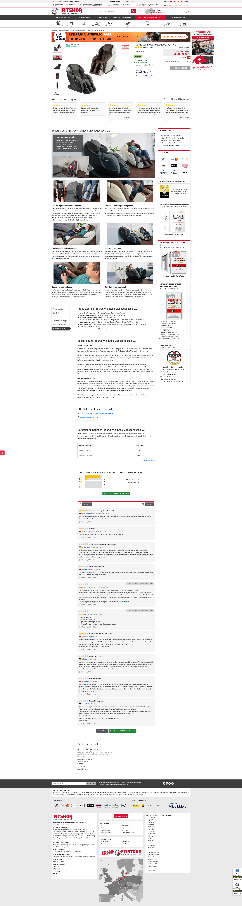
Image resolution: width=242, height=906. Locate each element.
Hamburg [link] (67, 834)
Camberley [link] (74, 845)
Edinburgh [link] (81, 845)
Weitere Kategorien (178, 17)
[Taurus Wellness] (72, 45)
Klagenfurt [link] (66, 852)
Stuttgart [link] (83, 838)
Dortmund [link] (70, 832)
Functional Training (153, 854)
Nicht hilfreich (92, 522)
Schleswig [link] (77, 838)
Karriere (71, 1)
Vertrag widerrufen (121, 816)
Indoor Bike (151, 836)
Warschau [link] (56, 876)
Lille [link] (54, 866)
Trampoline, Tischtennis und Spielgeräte (114, 17)
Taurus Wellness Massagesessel (96, 30)
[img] (150, 71)
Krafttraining (84, 17)
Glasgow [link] (86, 845)
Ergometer (151, 820)
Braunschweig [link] (57, 832)
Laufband (151, 822)
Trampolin (151, 829)
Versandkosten (105, 830)
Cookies (103, 828)
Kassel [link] (92, 834)
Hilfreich (82, 522)
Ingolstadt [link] (80, 834)
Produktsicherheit (59, 328)
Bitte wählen (139, 51)
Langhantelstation (153, 852)
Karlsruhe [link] (86, 834)
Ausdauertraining (63, 17)
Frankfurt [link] (56, 834)
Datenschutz (125, 826)
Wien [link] (79, 852)
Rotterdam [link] (92, 856)
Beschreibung (57, 313)
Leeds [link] (61, 845)
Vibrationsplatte (152, 866)
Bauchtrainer (152, 857)
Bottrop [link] (85, 830)
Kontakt (77, 1)
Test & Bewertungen (59, 325)
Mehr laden (102, 731)
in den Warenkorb (180, 68)
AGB (102, 826)
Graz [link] (54, 852)
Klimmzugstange (153, 861)
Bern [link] (58, 825)
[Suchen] (133, 11)
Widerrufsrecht (126, 830)
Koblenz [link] (55, 836)
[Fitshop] (68, 11)
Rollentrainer (151, 847)
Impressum (65, 1)
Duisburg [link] (88, 832)
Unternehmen (57, 1)
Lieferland (167, 1)
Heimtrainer (151, 845)
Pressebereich (126, 841)
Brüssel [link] (62, 861)
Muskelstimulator (153, 864)
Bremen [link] (64, 832)
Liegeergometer (152, 843)
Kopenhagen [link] (56, 871)
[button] (57, 48)
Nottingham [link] (64, 847)
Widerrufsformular (106, 832)
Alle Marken (151, 870)
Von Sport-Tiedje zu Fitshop (61, 790)
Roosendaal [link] (84, 856)
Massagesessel (80, 30)
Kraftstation (151, 827)
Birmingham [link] (66, 845)
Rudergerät (151, 824)
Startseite (54, 30)
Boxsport (150, 841)
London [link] (92, 845)
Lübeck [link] (68, 836)
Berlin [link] (66, 830)
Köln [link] (59, 836)
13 (104, 476)
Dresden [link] (76, 832)
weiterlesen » (72, 115)
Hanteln (150, 838)
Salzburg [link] (75, 852)
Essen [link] (93, 832)
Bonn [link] (80, 830)
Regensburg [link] (56, 838)
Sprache (175, 1)
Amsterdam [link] (56, 856)
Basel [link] (54, 825)
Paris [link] (57, 866)
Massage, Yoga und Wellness (150, 17)
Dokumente (57, 317)
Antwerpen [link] (56, 861)
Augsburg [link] (61, 830)
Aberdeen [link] (56, 845)
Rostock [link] (63, 838)
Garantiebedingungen (60, 321)
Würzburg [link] (56, 840)
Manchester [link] (56, 847)
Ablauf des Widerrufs (128, 832)
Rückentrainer (152, 859)
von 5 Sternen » (177, 99)
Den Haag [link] (71, 856)
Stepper (150, 850)
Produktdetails (58, 309)
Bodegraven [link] (64, 856)
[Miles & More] (177, 805)
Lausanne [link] (63, 825)
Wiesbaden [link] (89, 838)
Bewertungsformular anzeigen (116, 493)
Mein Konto (184, 1)
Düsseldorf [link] (82, 832)
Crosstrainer (151, 817)
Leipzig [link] (64, 836)
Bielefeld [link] (70, 830)
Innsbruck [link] (59, 852)
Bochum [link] (76, 830)
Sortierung (86, 504)
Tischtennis (151, 831)
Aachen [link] (55, 830)
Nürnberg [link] (92, 836)
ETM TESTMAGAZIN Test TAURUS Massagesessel (96, 413)
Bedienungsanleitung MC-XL (89, 417)
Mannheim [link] (74, 836)
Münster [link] (86, 836)
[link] (163, 159)
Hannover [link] (73, 834)
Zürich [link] (68, 825)
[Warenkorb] (187, 11)
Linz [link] (71, 852)
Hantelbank (151, 834)
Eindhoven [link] (77, 856)
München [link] (80, 836)
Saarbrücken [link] (70, 838)
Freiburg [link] (61, 834)
